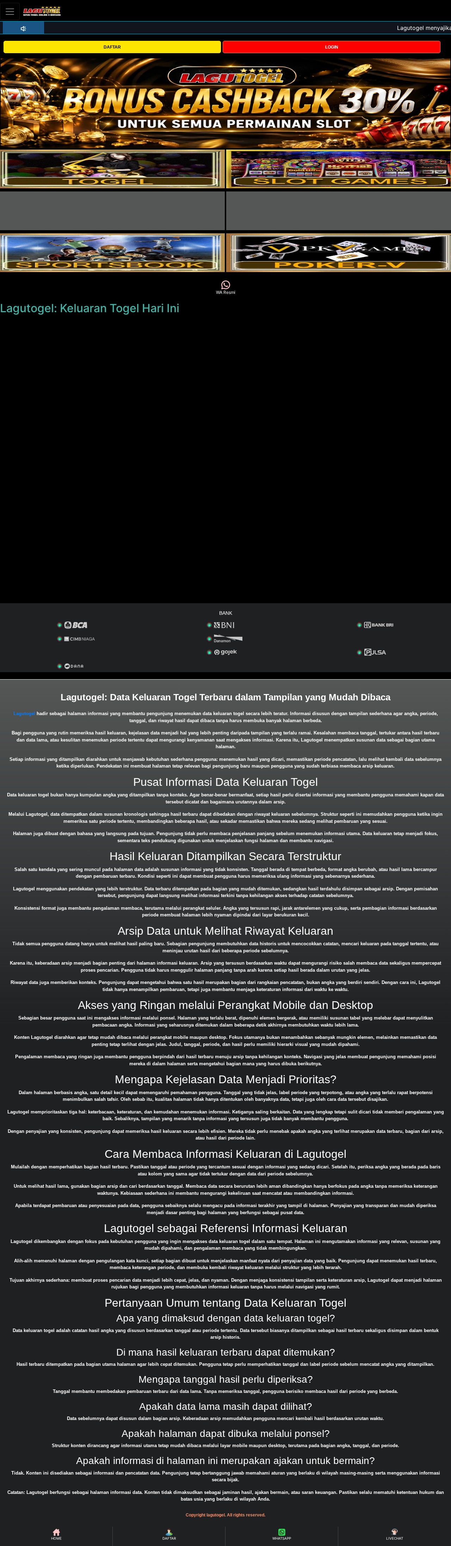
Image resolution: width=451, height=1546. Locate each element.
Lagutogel (24, 713)
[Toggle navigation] (10, 11)
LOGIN (331, 47)
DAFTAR (112, 47)
